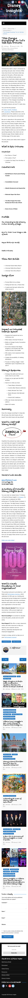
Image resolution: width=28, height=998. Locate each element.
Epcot (18, 676)
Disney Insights (14, 8)
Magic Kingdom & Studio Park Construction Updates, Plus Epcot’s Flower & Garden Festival (13, 684)
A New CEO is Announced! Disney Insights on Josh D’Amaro (13, 838)
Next (22, 659)
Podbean (14, 109)
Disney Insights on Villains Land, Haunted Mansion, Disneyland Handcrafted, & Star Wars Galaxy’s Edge (13, 881)
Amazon (21, 497)
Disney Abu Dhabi (7, 829)
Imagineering (6, 871)
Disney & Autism (6, 978)
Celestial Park (7, 641)
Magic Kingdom (7, 678)
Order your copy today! (8, 540)
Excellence (14, 754)
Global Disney (5, 968)
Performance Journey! (10, 637)
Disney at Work (7, 754)
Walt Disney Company (17, 714)
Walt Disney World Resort (8, 49)
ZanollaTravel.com (9, 480)
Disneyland (6, 869)
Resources (4, 972)
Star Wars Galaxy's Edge (9, 873)
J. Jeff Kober (6, 46)
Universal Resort (14, 48)
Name (3, 911)
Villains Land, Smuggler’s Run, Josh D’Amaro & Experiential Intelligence (13, 723)
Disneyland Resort (14, 869)
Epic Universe (17, 641)
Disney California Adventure (9, 709)
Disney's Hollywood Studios (9, 676)
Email (3, 918)
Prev (6, 659)
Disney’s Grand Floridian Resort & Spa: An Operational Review (13, 763)
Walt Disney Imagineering (9, 716)
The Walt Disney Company (9, 831)
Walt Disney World (8, 756)
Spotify (9, 109)
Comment (4, 902)
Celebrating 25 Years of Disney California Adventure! (12, 800)
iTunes (5, 109)
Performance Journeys (14, 594)
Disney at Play (6, 48)
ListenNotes (7, 111)
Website (4, 924)
